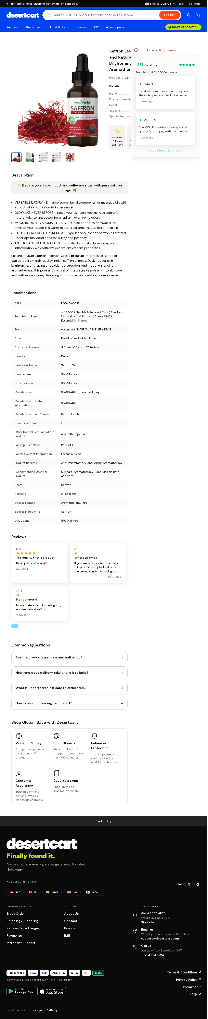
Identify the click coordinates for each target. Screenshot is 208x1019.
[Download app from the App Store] (51, 991)
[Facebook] (198, 884)
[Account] (188, 15)
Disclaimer (192, 987)
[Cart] (198, 15)
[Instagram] (180, 884)
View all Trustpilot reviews (165, 150)
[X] (189, 884)
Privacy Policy (189, 980)
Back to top (104, 821)
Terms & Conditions (184, 972)
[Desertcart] (22, 15)
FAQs (196, 994)
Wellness (12, 27)
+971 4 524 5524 (152, 955)
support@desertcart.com (160, 938)
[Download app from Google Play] (20, 991)
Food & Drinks (59, 27)
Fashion (82, 27)
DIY (96, 27)
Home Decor (34, 27)
